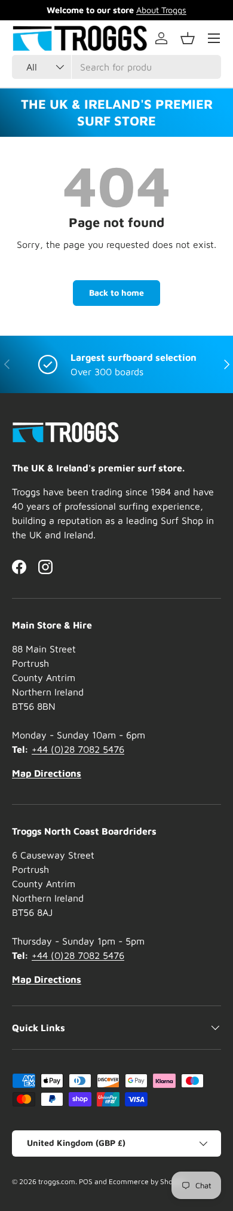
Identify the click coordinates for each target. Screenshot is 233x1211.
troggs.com (56, 1181)
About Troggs (161, 10)
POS (86, 1181)
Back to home (116, 292)
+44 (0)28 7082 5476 (78, 749)
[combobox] (116, 67)
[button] (187, 38)
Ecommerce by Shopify (147, 1181)
